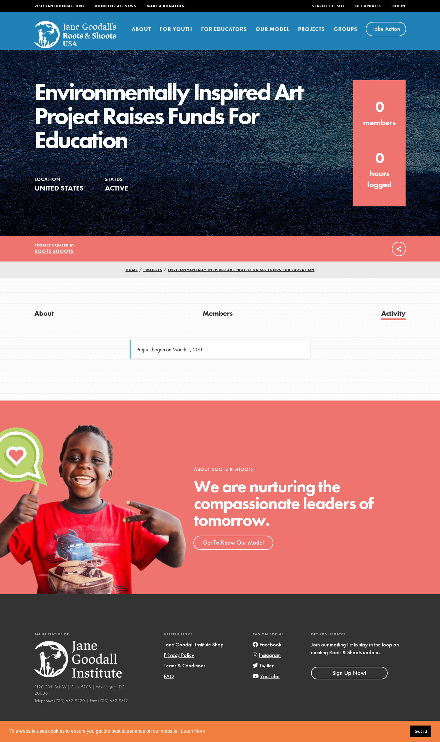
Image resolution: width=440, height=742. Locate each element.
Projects (311, 28)
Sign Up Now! (349, 673)
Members (218, 313)
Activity (393, 313)
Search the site (328, 6)
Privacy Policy (179, 655)
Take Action (386, 29)
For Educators (224, 28)
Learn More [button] (193, 731)
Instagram (270, 655)
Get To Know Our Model (233, 542)
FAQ (169, 676)
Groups (345, 28)
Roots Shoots (54, 251)
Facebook (270, 644)
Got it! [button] (421, 731)
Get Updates (368, 6)
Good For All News (115, 6)
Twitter (267, 665)
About (141, 28)
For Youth (176, 28)
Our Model (272, 28)
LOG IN (399, 6)
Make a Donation (166, 6)
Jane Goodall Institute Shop (194, 644)
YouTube (270, 676)
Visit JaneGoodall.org (59, 6)
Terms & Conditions (184, 665)
